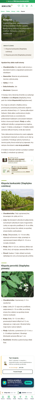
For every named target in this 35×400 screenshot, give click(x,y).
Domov (3, 11)
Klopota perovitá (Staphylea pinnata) (18, 55)
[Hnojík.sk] (7, 5)
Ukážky (28, 382)
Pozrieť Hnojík (17, 371)
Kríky (18, 11)
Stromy (13, 11)
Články (8, 11)
